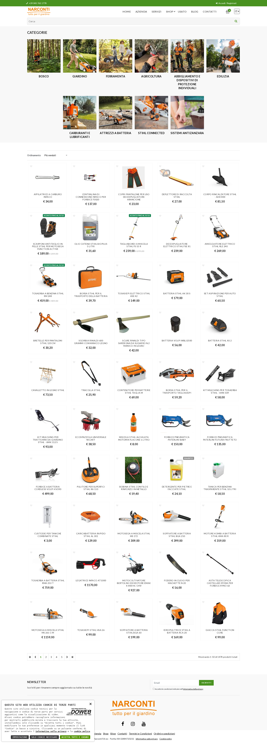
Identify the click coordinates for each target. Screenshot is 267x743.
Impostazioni (19, 737)
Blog (194, 11)
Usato (182, 11)
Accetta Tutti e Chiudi (75, 737)
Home (127, 11)
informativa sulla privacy (51, 731)
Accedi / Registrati (227, 3)
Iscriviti (206, 683)
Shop (169, 11)
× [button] (90, 703)
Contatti (210, 11)
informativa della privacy (193, 689)
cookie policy (82, 731)
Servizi (156, 11)
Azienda (141, 11)
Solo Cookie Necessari (44, 737)
